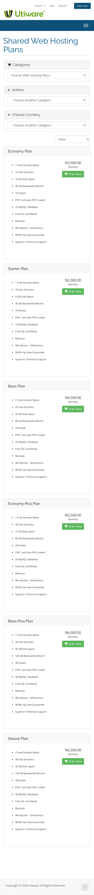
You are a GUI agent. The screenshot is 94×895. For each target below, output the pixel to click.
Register (63, 5)
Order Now (75, 174)
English (39, 5)
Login (52, 5)
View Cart (82, 5)
